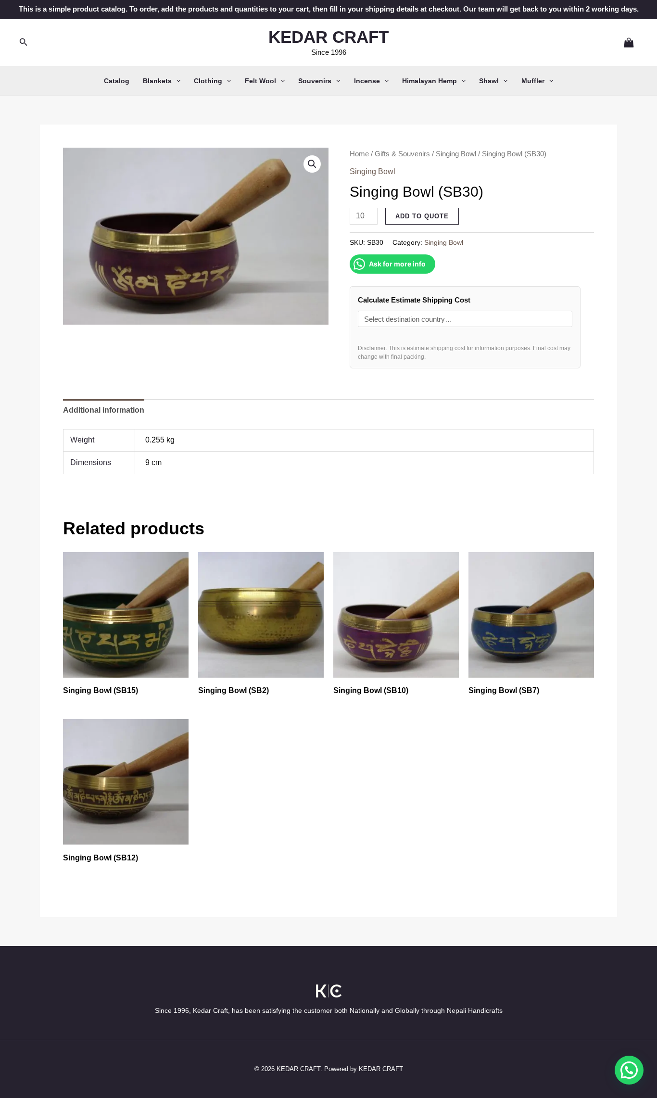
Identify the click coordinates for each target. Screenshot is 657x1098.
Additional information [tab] (103, 410)
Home (359, 154)
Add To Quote (422, 216)
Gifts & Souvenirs (402, 154)
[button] (23, 42)
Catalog (116, 81)
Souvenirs (314, 81)
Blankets (157, 81)
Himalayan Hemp (429, 81)
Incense (367, 81)
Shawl (489, 81)
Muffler (532, 81)
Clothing (208, 81)
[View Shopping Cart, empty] (625, 42)
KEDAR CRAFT (328, 36)
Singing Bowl (456, 154)
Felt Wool (260, 81)
